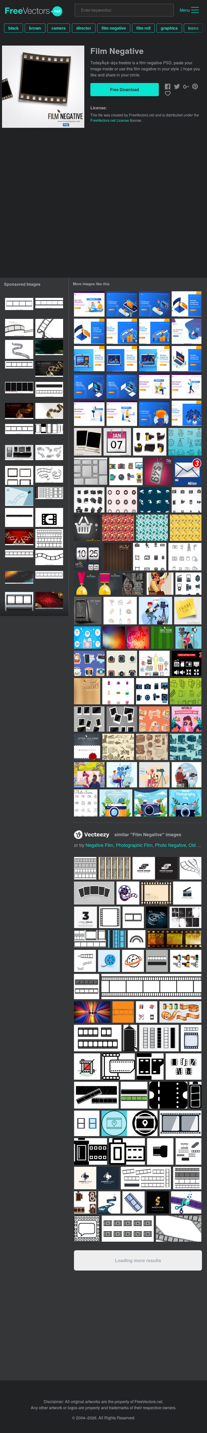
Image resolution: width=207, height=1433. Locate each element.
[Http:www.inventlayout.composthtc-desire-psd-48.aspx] (87, 610)
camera (58, 28)
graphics (169, 28)
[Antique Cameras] (185, 747)
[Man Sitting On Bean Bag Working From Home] (186, 331)
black (13, 28)
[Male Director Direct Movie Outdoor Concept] (122, 774)
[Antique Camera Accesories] (152, 747)
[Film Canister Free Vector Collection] (149, 442)
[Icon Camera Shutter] (122, 500)
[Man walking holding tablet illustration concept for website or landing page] (186, 386)
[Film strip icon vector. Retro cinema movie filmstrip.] (19, 307)
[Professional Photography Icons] (184, 442)
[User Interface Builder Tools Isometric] (89, 386)
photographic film (134, 845)
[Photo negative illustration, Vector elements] (156, 893)
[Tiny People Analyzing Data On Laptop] (89, 358)
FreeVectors (34, 11)
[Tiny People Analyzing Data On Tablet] (154, 358)
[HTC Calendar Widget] (87, 556)
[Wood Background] (117, 556)
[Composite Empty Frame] (90, 471)
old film (197, 845)
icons (193, 28)
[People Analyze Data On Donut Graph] (154, 413)
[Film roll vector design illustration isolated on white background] (85, 868)
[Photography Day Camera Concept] (115, 802)
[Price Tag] (158, 471)
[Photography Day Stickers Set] (89, 663)
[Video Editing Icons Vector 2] (186, 663)
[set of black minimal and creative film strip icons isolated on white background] (183, 1066)
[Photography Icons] (186, 500)
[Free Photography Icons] (152, 691)
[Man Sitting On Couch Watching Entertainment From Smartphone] (122, 304)
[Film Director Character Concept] (160, 583)
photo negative (170, 845)
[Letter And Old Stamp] (87, 747)
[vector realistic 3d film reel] (156, 917)
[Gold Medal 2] (109, 583)
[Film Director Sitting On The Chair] (154, 774)
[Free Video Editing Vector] (118, 528)
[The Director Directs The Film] (155, 610)
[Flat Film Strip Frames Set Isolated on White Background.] (19, 433)
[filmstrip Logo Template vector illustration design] (187, 893)
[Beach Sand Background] (87, 691)
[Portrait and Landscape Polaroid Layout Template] (89, 719)
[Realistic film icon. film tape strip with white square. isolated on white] (19, 601)
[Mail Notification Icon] (187, 471)
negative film (99, 845)
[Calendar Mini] (117, 442)
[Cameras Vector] (122, 663)
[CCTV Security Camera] (154, 500)
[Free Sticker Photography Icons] (126, 471)
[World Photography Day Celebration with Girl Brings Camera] (186, 719)
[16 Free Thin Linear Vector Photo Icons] (85, 802)
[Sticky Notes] (187, 610)
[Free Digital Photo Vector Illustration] (87, 637)
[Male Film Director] (186, 774)
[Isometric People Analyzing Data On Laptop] (186, 358)
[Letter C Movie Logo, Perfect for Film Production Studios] (49, 517)
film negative (113, 28)
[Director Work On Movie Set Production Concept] (89, 774)
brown (35, 28)
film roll (143, 28)
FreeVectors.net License (109, 120)
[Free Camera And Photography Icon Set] (149, 556)
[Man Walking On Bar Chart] (122, 331)
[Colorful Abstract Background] (114, 637)
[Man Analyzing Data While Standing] (186, 304)
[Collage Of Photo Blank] (89, 500)
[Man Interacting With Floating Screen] (186, 413)
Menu (185, 10)
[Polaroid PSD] (87, 442)
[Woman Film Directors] (188, 637)
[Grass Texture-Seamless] (162, 637)
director (83, 28)
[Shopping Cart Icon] (87, 528)
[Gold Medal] (85, 583)
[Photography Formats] (185, 691)
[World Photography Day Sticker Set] (154, 719)
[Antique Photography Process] (118, 747)
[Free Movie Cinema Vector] (120, 610)
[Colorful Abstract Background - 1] (138, 637)
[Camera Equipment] (118, 691)
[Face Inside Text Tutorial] (133, 583)
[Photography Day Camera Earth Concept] (150, 802)
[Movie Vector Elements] (154, 663)
